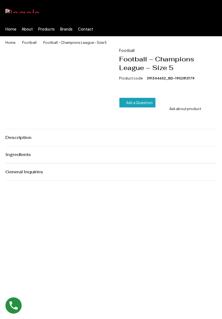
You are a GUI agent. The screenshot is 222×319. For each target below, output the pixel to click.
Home (10, 42)
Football (29, 42)
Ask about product (185, 109)
